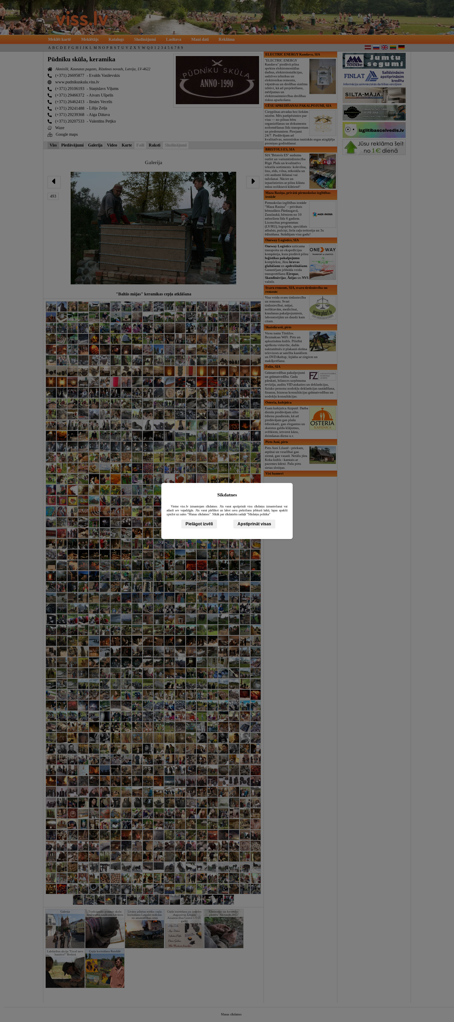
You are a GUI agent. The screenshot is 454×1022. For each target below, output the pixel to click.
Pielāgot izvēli (199, 524)
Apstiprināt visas (254, 524)
